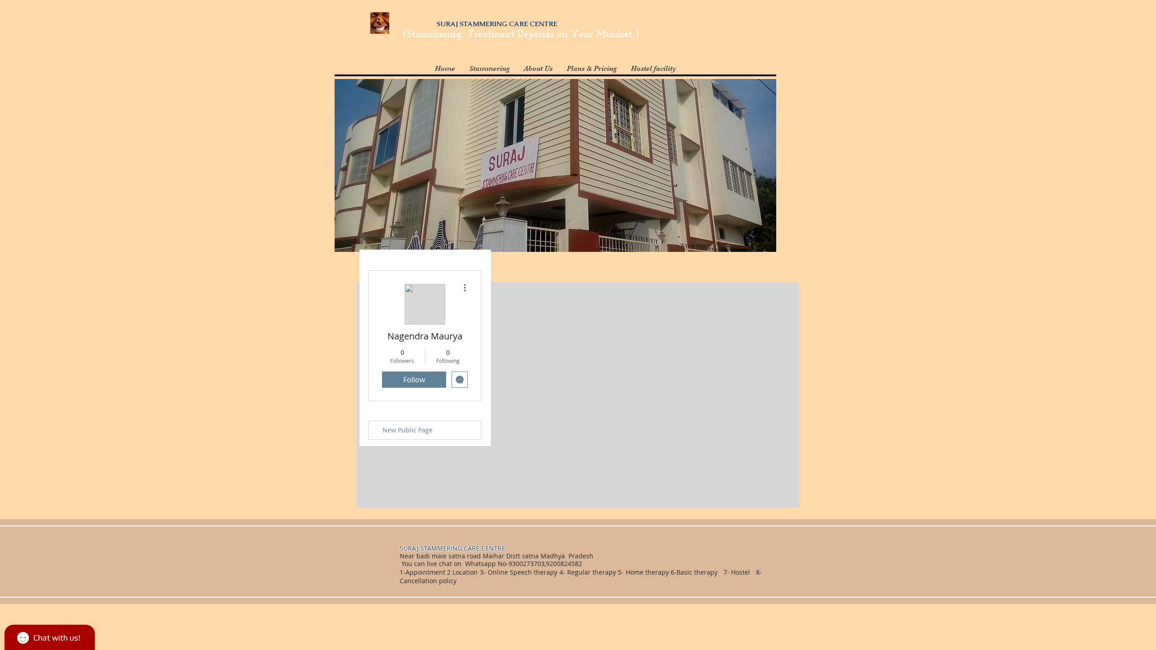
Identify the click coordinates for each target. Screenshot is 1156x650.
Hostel (740, 572)
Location (464, 572)
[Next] (784, 165)
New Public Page (407, 430)
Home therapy (648, 572)
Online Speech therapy (522, 572)
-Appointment (424, 572)
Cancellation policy (429, 580)
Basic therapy (697, 572)
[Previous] (327, 165)
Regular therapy (591, 572)
